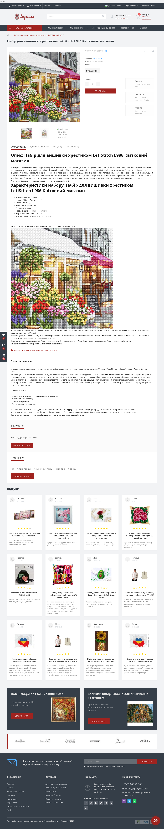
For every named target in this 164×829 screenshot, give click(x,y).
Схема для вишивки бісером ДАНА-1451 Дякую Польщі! (24, 660)
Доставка (57, 5)
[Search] (103, 16)
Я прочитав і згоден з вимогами (105, 766)
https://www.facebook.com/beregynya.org (86, 803)
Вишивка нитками (78, 28)
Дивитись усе (21, 715)
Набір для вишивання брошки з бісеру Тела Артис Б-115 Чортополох (101, 535)
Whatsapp (134, 801)
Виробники (12, 802)
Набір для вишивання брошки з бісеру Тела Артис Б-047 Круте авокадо (101, 595)
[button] (3, 357)
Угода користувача (102, 766)
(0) (106, 51)
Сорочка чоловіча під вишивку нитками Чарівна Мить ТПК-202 (139, 593)
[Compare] (153, 51)
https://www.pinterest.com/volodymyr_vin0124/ (101, 803)
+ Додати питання (22, 476)
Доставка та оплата (39, 146)
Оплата (47, 5)
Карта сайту (12, 799)
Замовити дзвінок (121, 18)
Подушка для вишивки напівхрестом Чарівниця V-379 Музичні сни (63, 595)
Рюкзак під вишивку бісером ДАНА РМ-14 (24, 593)
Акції (9, 810)
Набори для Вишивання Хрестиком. (42, 338)
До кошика (100, 91)
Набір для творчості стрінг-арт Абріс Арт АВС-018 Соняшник (101, 660)
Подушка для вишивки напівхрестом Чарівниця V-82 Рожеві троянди (139, 535)
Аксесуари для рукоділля (103, 28)
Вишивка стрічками (54, 802)
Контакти (11, 795)
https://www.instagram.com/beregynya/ (106, 803)
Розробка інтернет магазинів (18, 821)
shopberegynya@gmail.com (134, 788)
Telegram (129, 801)
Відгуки (51, 34)
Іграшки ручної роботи (55, 787)
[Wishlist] (145, 51)
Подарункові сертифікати (18, 806)
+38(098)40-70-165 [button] (132, 784)
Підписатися (147, 761)
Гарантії (138, 108)
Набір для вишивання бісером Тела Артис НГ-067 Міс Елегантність (63, 535)
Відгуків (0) (58, 146)
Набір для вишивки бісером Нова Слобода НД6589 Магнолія (24, 534)
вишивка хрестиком (42, 216)
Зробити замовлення (146, 17)
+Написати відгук (22, 445)
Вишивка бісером (56, 28)
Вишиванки (50, 791)
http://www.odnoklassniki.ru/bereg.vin (86, 808)
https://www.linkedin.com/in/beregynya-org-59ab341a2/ (96, 803)
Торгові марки (127, 28)
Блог (60, 34)
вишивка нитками (40, 211)
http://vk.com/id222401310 (111, 803)
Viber (124, 801)
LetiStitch (97, 58)
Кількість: (89, 79)
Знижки (143, 28)
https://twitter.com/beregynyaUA (91, 803)
